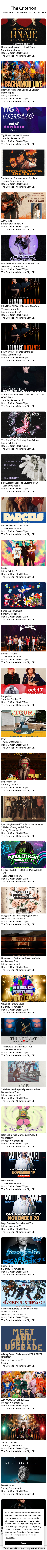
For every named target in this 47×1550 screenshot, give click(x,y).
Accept (23, 1543)
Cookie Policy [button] (22, 1532)
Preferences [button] (10, 1538)
